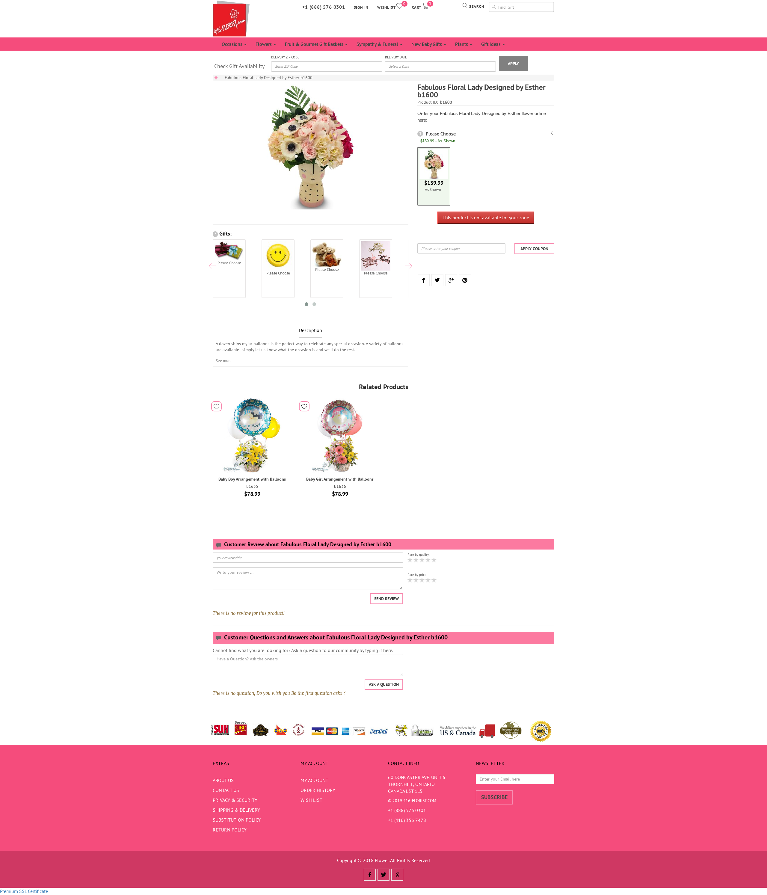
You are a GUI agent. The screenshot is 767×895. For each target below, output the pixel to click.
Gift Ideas (491, 44)
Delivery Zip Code (285, 57)
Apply (513, 63)
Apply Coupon (534, 248)
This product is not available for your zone (486, 218)
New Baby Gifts (427, 44)
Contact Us (226, 790)
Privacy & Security (235, 800)
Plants (462, 44)
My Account (314, 780)
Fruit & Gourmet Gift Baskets (315, 44)
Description (310, 330)
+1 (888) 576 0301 (323, 7)
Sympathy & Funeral (378, 44)
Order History (318, 790)
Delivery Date (396, 57)
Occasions (233, 44)
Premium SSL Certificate (24, 891)
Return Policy (230, 830)
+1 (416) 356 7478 (407, 820)
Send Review (386, 598)
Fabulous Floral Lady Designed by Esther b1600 (268, 77)
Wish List (311, 800)
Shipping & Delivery (236, 810)
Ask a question (384, 684)
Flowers (264, 44)
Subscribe (494, 797)
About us (223, 780)
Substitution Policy (237, 820)
